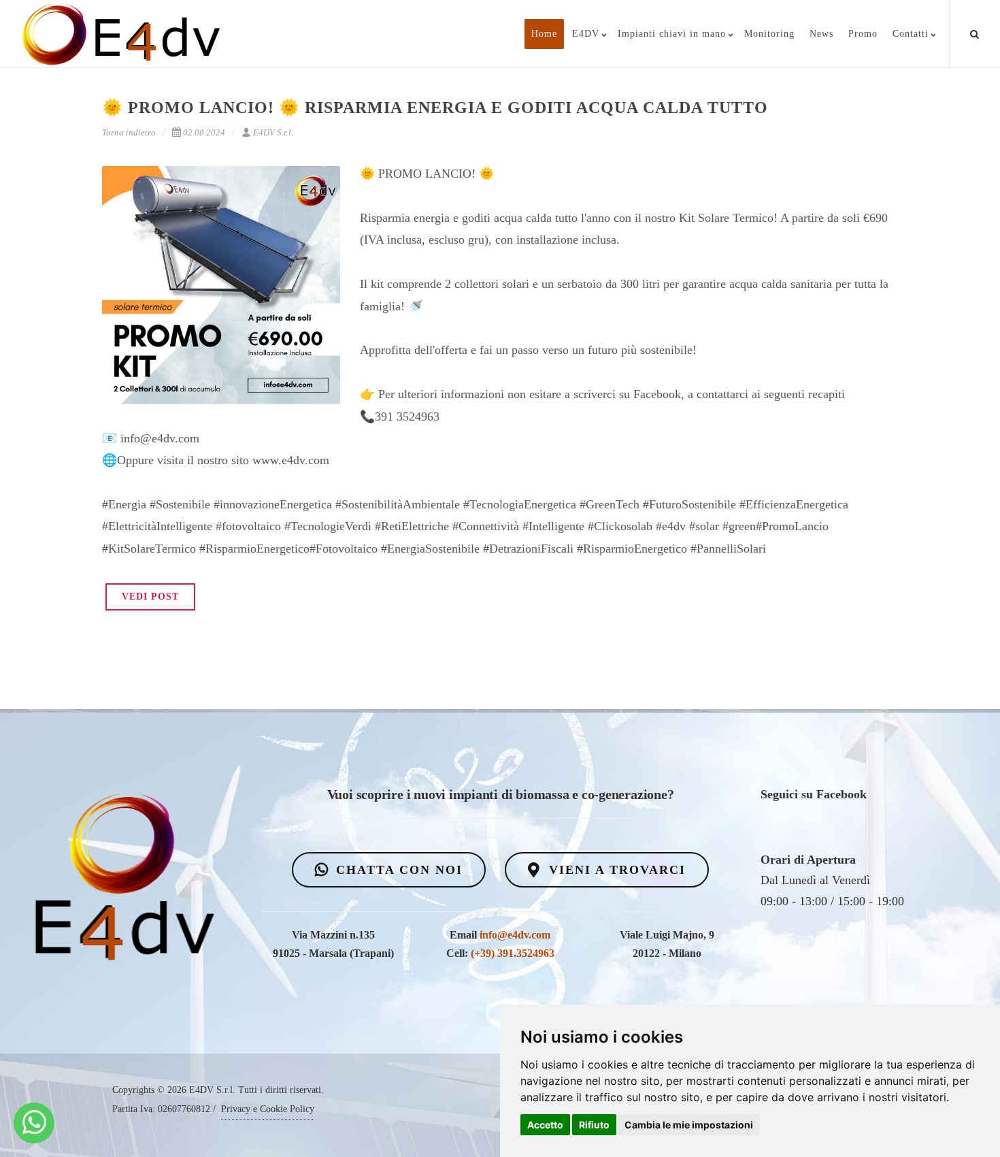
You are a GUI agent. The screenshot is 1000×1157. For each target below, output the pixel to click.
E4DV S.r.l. (273, 132)
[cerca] (975, 32)
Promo (863, 34)
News (821, 34)
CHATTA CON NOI (397, 870)
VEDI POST (150, 596)
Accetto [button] (545, 1124)
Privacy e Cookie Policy (267, 1109)
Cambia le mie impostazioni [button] (688, 1124)
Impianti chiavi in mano (672, 34)
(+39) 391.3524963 (512, 953)
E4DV (585, 34)
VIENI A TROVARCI (615, 870)
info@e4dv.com (515, 935)
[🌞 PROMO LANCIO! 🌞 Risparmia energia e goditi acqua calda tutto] (221, 285)
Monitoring (769, 34)
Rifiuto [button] (594, 1124)
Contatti (911, 34)
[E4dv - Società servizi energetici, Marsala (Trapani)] (34, 1123)
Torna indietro (129, 132)
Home (544, 34)
